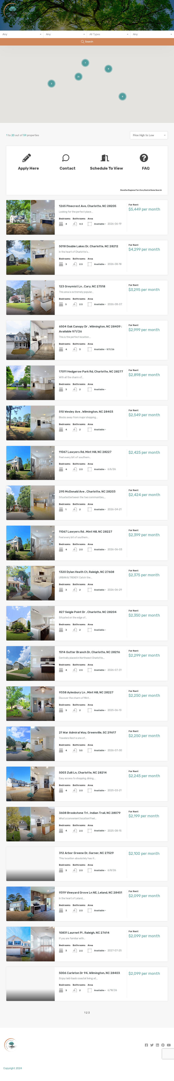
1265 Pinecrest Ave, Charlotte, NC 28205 (87, 206)
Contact (67, 168)
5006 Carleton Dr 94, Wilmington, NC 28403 (89, 973)
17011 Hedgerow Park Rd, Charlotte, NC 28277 (91, 371)
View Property (30, 227)
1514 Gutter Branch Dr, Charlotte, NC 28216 (89, 652)
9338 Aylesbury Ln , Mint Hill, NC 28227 (86, 692)
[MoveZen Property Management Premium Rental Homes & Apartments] (12, 18)
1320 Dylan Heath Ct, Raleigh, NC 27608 (86, 572)
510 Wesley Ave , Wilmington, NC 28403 (86, 411)
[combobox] (22, 34)
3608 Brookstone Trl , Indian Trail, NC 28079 (89, 813)
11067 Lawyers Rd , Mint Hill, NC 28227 (85, 531)
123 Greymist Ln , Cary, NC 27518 (82, 286)
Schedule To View (106, 168)
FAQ (146, 168)
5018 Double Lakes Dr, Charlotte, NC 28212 (88, 246)
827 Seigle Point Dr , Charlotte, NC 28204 (88, 612)
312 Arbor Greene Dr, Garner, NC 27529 (86, 853)
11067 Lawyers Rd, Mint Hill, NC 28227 (85, 452)
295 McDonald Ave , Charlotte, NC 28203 (87, 491)
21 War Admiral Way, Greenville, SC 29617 (87, 732)
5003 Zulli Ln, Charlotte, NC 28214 (83, 772)
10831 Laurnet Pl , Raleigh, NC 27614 (84, 932)
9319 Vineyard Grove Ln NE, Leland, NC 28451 (90, 892)
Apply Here (28, 168)
